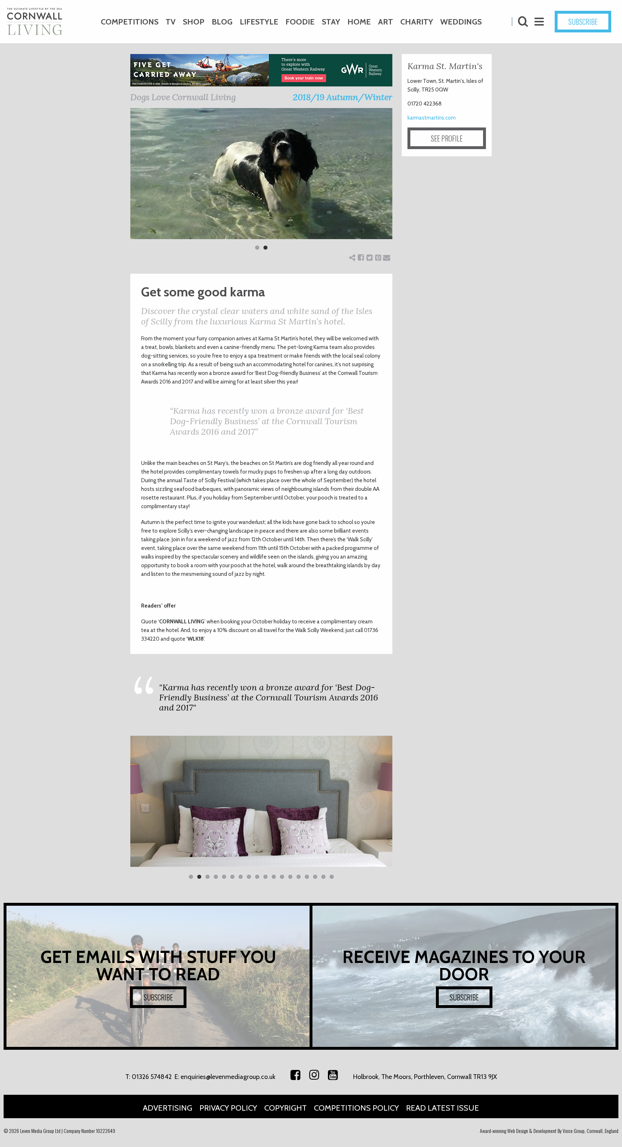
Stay (331, 22)
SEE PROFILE (447, 138)
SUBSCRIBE (583, 21)
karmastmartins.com (431, 118)
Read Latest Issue (442, 1108)
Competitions (129, 22)
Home (359, 22)
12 (282, 877)
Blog (222, 22)
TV (171, 22)
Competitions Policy (356, 1108)
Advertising (167, 1108)
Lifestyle (259, 22)
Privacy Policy (228, 1108)
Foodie (300, 22)
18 (332, 877)
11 (274, 877)
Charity (416, 22)
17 (323, 877)
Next (403, 183)
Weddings (461, 22)
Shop (193, 22)
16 (315, 877)
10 (265, 877)
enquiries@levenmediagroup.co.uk (228, 1077)
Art (385, 22)
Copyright (285, 1108)
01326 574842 (152, 1077)
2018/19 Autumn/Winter (342, 97)
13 (290, 877)
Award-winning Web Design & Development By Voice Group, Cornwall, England (549, 1130)
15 (307, 877)
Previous (119, 183)
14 (299, 877)
